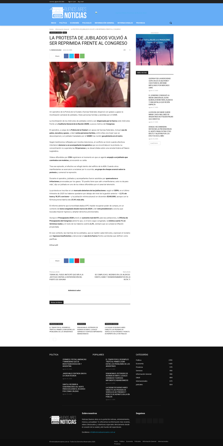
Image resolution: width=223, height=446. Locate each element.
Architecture (81, 324)
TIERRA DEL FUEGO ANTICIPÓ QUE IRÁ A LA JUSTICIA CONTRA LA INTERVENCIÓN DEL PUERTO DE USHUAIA (66, 277)
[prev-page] (50, 339)
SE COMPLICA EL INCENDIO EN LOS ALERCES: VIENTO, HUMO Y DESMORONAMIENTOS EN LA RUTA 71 (112, 277)
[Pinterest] (77, 56)
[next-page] (54, 339)
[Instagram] (162, 1)
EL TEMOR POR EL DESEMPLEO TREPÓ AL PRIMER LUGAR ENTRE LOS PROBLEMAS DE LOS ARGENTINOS (62, 329)
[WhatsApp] (82, 56)
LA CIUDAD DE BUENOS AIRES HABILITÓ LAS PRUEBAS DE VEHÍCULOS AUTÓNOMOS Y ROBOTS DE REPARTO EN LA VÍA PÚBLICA (118, 392)
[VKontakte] (161, 421)
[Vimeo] (169, 1)
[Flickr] (149, 421)
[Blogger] (138, 421)
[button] (171, 23)
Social (64, 32)
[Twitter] (165, 1)
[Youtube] (172, 1)
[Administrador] (59, 290)
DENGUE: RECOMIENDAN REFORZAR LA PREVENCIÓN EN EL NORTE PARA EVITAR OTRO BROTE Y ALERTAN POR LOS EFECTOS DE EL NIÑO (160, 131)
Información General (62, 29)
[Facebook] (159, 1)
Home (51, 29)
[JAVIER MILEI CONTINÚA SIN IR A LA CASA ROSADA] (55, 376)
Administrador (56, 50)
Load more (154, 143)
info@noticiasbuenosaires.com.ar (102, 432)
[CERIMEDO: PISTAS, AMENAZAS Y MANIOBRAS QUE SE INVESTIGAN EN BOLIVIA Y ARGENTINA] (55, 362)
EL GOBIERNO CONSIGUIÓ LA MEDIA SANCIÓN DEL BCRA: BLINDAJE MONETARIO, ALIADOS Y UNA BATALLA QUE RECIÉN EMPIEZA (161, 99)
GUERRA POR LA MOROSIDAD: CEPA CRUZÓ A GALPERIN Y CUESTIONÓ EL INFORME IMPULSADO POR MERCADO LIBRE (160, 83)
